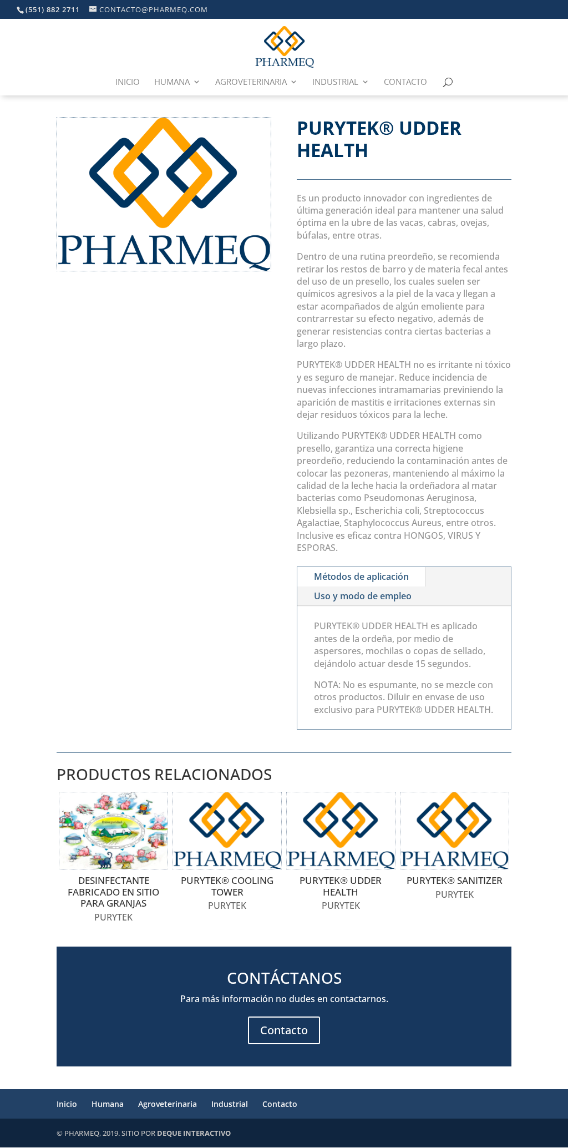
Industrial (335, 82)
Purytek (113, 917)
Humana (172, 82)
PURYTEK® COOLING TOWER (227, 886)
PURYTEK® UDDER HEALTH (341, 886)
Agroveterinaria (251, 82)
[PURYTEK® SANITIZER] (454, 830)
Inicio (127, 82)
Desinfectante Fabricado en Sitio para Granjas (113, 891)
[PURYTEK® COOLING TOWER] (227, 830)
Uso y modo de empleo (363, 596)
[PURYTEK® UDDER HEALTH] (340, 830)
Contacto (405, 82)
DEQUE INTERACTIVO (194, 1133)
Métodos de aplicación (361, 576)
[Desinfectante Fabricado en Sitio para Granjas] (113, 830)
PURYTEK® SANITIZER (455, 880)
